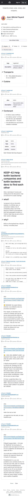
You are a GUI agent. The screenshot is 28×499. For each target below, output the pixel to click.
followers (6, 36)
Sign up (24, 2)
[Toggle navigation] (2, 2)
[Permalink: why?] (3, 220)
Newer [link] (11, 483)
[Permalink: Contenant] (3, 111)
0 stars (20, 57)
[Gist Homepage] (9, 2)
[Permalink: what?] (3, 199)
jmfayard (3, 53)
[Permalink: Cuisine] (3, 81)
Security (13, 490)
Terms (4, 490)
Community (22, 490)
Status (17, 490)
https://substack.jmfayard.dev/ (10, 29)
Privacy (8, 490)
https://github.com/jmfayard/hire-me (12, 27)
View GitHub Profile (14, 40)
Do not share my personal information (14, 492)
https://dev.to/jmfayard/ (9, 31)
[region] (14, 73)
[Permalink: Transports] (3, 72)
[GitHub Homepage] (9, 495)
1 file (3, 57)
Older (16, 483)
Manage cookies (17, 491)
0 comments (14, 57)
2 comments (14, 166)
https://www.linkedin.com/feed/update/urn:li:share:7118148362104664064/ (14, 407)
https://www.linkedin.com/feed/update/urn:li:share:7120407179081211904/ (14, 300)
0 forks (7, 57)
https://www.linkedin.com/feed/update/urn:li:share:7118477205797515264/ (14, 350)
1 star (19, 166)
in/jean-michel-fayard (8, 33)
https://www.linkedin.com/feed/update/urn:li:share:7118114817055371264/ (14, 438)
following (13, 36)
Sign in (18, 2)
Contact (11, 491)
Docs (8, 491)
